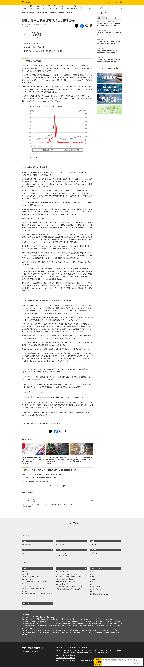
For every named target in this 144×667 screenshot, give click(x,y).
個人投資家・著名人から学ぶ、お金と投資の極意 (37, 594)
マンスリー (119, 18)
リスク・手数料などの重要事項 (65, 655)
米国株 (92, 574)
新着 (24, 541)
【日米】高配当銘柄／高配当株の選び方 (34, 589)
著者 (92, 541)
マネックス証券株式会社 (70, 660)
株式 (91, 572)
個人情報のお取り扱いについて (65, 658)
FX (91, 584)
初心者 (93, 550)
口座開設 (106, 2)
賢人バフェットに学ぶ (28, 579)
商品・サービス (96, 568)
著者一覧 (93, 544)
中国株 (92, 576)
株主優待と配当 (26, 591)
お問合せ (87, 660)
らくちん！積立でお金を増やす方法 (33, 586)
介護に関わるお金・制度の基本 (65, 579)
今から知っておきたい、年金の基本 (67, 574)
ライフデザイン (62, 568)
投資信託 (93, 579)
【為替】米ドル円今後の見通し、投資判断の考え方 (37, 583)
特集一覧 (24, 572)
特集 (24, 568)
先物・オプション (95, 586)
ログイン (114, 2)
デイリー (102, 18)
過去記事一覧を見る (56, 486)
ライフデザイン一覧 (62, 572)
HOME (23, 13)
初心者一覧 (93, 553)
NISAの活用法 (26, 574)
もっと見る (35, 37)
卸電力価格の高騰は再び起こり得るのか (61, 13)
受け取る (136, 664)
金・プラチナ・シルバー (97, 589)
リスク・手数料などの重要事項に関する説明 (105, 632)
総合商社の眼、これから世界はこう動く (37, 13)
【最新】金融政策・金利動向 (31, 576)
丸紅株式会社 (36, 33)
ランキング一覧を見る (108, 68)
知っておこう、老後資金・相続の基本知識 (69, 576)
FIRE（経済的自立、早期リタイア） (67, 581)
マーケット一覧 (61, 553)
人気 (58, 541)
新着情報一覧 (26, 544)
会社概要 (81, 660)
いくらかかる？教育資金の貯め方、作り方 (69, 586)
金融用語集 (27, 603)
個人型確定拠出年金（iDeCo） (99, 594)
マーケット (61, 550)
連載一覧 (24, 553)
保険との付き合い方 (62, 584)
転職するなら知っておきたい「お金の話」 (69, 589)
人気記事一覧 (60, 544)
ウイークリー (110, 18)
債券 (91, 581)
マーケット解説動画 (62, 556)
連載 (24, 550)
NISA (91, 591)
